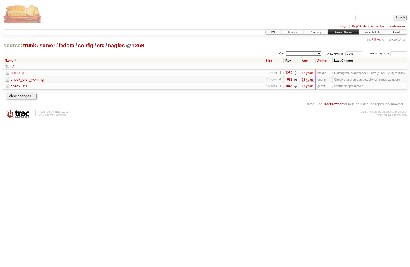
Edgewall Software (55, 114)
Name (9, 60)
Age (305, 60)
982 (289, 80)
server (47, 45)
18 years (308, 79)
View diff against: (379, 53)
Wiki (273, 32)
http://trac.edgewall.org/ (392, 114)
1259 (138, 45)
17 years (308, 73)
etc (100, 45)
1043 (288, 86)
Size (269, 60)
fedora (66, 45)
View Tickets (372, 32)
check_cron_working (27, 79)
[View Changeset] (295, 73)
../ (12, 66)
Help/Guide (359, 26)
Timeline (293, 32)
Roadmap (316, 32)
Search (396, 32)
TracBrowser (333, 104)
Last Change (375, 38)
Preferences (397, 26)
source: (12, 45)
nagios (116, 45)
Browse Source (343, 32)
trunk (29, 45)
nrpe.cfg (17, 73)
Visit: (282, 53)
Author (322, 60)
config (85, 45)
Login (344, 26)
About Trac (378, 26)
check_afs (19, 86)
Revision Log (397, 38)
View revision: (335, 53)
